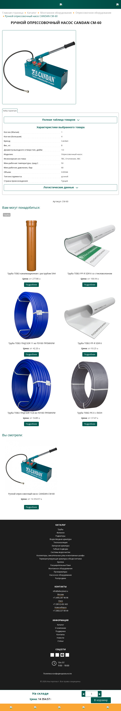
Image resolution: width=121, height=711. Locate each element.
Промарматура (60, 572)
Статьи (60, 641)
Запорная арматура (60, 545)
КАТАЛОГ (60, 524)
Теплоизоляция (60, 542)
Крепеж (60, 562)
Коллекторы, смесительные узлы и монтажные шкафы (60, 555)
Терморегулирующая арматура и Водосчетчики (60, 558)
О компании (60, 628)
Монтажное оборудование (60, 568)
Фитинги (60, 532)
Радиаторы (60, 536)
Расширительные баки (60, 565)
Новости (60, 638)
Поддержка (61, 631)
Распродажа (60, 578)
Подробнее (31, 284)
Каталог (60, 625)
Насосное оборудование (60, 575)
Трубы (60, 529)
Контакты (61, 634)
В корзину (101, 700)
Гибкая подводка (60, 549)
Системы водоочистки (60, 552)
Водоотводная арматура (60, 539)
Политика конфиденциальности (57, 673)
